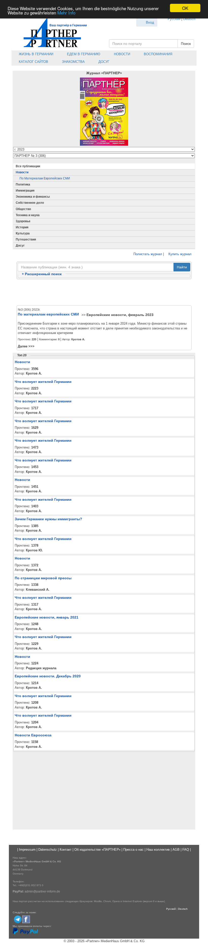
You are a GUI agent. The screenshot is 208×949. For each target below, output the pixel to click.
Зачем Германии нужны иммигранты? (48, 519)
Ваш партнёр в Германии (68, 25)
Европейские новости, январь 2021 (46, 617)
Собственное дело (30, 202)
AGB (176, 849)
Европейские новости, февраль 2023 (119, 315)
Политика (23, 184)
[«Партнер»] (49, 32)
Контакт (66, 849)
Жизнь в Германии (35, 54)
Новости (121, 54)
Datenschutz (47, 849)
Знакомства (73, 62)
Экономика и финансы (33, 196)
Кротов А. (78, 339)
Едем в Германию (83, 54)
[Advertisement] (104, 292)
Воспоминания (157, 54)
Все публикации (28, 166)
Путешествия (26, 239)
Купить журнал (179, 254)
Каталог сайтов (33, 62)
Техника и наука (28, 215)
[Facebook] (26, 919)
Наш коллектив (158, 849)
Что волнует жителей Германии (43, 382)
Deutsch (189, 19)
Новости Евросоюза (33, 735)
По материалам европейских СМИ (45, 178)
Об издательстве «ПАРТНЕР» (97, 849)
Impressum (27, 849)
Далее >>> (26, 346)
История (22, 227)
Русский (174, 19)
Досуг (103, 62)
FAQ (185, 849)
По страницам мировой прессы (43, 578)
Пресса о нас (133, 849)
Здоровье (23, 221)
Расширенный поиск (42, 274)
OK (185, 8)
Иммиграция (25, 190)
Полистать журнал (147, 254)
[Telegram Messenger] (18, 919)
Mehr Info (66, 12)
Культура (23, 233)
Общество (23, 209)
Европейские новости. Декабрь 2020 (48, 676)
